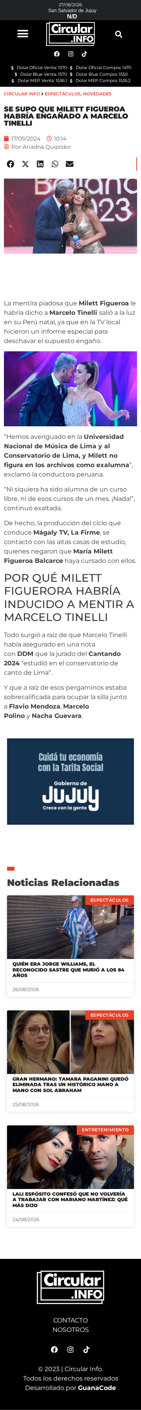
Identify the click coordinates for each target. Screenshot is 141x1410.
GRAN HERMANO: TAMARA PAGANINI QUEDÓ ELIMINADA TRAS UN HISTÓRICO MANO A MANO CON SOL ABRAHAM (70, 1084)
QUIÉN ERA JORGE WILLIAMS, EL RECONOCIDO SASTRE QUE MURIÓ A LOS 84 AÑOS (69, 969)
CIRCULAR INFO (22, 94)
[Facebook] (54, 1349)
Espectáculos (63, 94)
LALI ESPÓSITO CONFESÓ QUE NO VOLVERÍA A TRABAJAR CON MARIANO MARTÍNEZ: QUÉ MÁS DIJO (70, 1199)
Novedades (97, 94)
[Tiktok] (87, 1349)
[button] (22, 33)
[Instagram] (70, 1349)
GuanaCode (97, 1388)
